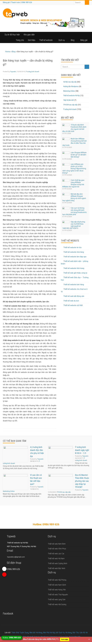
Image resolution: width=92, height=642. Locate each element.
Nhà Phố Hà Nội (49, 632)
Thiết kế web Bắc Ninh (56, 568)
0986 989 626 (26, 2)
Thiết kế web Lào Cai (56, 553)
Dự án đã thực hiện (12, 34)
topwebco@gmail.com (16, 557)
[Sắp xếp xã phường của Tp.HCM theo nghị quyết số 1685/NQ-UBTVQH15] (65, 223)
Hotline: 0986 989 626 (46, 524)
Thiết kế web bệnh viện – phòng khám (74, 262)
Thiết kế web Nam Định (57, 585)
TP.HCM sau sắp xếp (70, 105)
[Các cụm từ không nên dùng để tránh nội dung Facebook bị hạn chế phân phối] (65, 209)
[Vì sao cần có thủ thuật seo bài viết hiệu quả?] (15, 481)
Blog (72, 40)
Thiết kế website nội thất (73, 305)
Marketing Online (69, 91)
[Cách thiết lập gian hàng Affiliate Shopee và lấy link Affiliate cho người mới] (65, 182)
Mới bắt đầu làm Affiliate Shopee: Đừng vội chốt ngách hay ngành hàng (74, 197)
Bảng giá (6, 2)
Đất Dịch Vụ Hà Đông (64, 632)
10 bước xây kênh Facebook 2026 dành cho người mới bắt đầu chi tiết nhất (74, 128)
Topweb (13, 71)
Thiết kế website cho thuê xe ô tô (74, 290)
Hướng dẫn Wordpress (71, 86)
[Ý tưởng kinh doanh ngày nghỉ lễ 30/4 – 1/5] (60, 454)
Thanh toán (15, 2)
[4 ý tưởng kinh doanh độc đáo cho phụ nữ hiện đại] (15, 454)
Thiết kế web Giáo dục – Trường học (74, 278)
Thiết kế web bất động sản (73, 296)
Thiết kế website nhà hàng (73, 252)
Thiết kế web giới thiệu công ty (75, 273)
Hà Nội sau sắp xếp (70, 82)
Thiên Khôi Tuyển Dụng (20, 632)
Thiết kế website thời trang (73, 268)
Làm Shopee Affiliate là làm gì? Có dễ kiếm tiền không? (78, 155)
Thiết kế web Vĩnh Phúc (57, 548)
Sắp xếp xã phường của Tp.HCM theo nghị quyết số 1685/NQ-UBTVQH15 (73, 225)
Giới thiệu (31, 40)
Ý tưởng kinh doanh (32, 71)
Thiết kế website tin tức (72, 247)
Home (7, 51)
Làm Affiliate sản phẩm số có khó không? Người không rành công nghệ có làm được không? (74, 168)
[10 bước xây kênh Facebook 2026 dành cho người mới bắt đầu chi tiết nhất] (65, 126)
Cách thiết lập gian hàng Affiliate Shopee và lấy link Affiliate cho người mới (73, 183)
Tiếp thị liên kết (68, 100)
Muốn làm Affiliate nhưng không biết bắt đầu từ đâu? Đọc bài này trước (74, 142)
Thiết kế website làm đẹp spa (74, 257)
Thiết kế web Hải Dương (57, 604)
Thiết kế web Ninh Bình (57, 544)
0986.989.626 (13, 569)
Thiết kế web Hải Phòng (57, 580)
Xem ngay (64, 639)
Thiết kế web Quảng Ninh (57, 563)
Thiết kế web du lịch (71, 301)
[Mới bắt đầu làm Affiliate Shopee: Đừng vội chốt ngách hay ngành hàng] (65, 195)
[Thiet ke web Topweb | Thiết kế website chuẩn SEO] (15, 13)
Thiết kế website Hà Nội (71, 95)
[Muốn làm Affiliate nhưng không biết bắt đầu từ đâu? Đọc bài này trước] (65, 140)
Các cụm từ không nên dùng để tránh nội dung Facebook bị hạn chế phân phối (74, 211)
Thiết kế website (46, 40)
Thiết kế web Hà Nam (56, 558)
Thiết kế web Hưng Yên (57, 589)
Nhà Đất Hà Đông (35, 632)
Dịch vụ (62, 40)
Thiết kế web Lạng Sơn (56, 599)
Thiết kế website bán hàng (73, 284)
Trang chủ (20, 40)
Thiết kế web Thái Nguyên (58, 594)
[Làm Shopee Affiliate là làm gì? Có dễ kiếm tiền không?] (65, 154)
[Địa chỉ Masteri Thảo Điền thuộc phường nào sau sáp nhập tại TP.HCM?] (60, 481)
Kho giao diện (29, 34)
